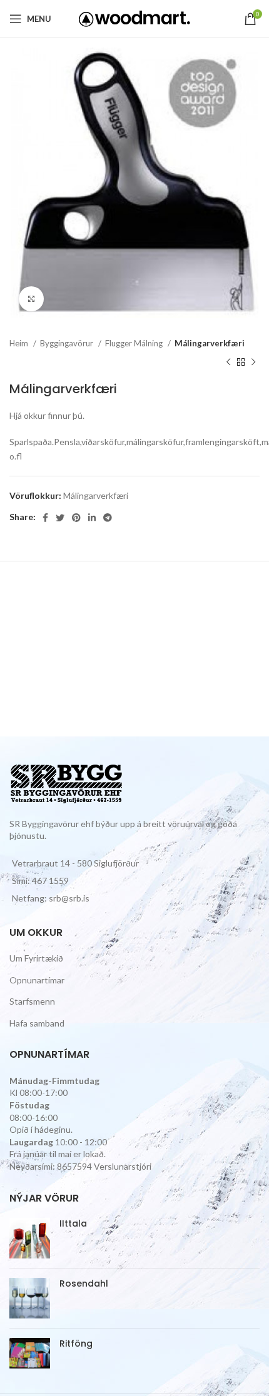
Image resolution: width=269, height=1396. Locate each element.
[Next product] (253, 362)
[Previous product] (228, 362)
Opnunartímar (36, 980)
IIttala (73, 1224)
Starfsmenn (32, 1001)
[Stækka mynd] (31, 298)
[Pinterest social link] (76, 518)
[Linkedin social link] (91, 518)
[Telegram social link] (107, 518)
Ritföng (76, 1344)
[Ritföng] (29, 1353)
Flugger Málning (135, 343)
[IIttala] (29, 1238)
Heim (19, 343)
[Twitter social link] (60, 518)
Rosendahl (83, 1284)
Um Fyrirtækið (36, 958)
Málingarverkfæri (210, 343)
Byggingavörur (67, 343)
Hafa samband (36, 1023)
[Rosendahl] (29, 1298)
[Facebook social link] (45, 518)
